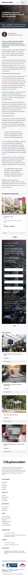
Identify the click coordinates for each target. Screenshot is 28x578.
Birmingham (4, 485)
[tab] (12, 237)
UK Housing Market (7, 361)
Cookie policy (14, 570)
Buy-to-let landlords (6, 518)
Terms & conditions (19, 569)
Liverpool (4, 487)
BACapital (4, 499)
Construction (10, 24)
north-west (18, 65)
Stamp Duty (4, 510)
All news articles (5, 516)
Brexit (3, 122)
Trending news (5, 523)
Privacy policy (5, 570)
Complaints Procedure (7, 571)
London (3, 484)
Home (3, 24)
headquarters (20, 106)
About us (4, 495)
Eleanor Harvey (13, 33)
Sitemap (4, 569)
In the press (4, 500)
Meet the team (5, 497)
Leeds (5, 218)
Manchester (4, 482)
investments (22, 185)
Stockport (4, 489)
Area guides (5, 508)
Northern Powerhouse (7, 80)
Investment (4, 520)
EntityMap (10, 569)
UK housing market (6, 525)
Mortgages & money (6, 521)
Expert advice (5, 506)
